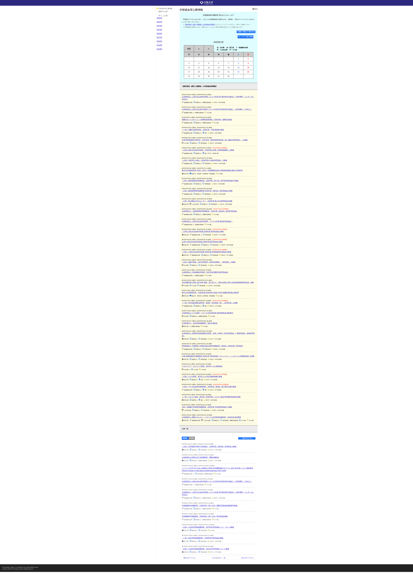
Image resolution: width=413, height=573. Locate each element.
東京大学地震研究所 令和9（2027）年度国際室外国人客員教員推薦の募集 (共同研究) (212, 170)
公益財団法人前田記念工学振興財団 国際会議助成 (200, 457)
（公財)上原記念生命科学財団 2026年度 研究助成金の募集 (203, 231)
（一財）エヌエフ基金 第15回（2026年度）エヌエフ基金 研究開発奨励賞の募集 (211, 397)
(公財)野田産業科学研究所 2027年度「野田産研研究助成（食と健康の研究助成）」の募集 (215, 140)
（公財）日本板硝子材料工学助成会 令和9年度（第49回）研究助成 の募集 (209, 446)
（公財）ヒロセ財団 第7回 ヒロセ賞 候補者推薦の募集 (202, 376)
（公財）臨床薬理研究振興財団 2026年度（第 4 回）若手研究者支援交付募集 (210, 181)
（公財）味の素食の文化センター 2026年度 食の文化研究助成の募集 (207, 201)
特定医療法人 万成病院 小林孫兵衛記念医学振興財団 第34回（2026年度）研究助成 (212, 346)
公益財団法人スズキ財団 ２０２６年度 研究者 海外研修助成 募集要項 (207, 313)
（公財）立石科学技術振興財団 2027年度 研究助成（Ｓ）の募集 (205, 549)
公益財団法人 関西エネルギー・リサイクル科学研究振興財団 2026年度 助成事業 (211, 417)
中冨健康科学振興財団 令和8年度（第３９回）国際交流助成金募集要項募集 (209, 505)
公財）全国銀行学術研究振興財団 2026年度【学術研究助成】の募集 (207, 407)
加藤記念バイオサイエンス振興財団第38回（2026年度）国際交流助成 (207, 119)
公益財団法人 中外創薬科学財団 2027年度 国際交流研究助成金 (205, 272)
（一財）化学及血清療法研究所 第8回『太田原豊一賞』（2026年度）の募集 (210, 303)
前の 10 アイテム (189, 558)
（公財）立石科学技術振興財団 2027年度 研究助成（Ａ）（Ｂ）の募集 (208, 527)
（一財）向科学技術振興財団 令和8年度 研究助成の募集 (202, 538)
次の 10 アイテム (247, 558)
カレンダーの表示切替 (245, 37)
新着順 (185, 438)
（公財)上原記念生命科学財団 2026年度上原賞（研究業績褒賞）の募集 (208, 150)
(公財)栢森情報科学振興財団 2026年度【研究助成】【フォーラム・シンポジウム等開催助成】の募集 (218, 356)
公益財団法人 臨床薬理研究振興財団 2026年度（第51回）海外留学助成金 (209, 211)
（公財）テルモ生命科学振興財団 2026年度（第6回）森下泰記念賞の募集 (209, 386)
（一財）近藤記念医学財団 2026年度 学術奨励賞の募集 (203, 130)
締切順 (191, 438)
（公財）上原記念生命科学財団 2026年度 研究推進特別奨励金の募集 (206, 252)
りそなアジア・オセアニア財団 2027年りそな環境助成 (202, 366)
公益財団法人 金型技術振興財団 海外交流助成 (199, 323)
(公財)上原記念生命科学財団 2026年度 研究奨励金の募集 (202, 242)
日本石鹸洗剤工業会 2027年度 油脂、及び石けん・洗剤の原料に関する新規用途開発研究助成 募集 (218, 282)
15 (224, 558)
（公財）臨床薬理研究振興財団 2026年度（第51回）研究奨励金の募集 (207, 191)
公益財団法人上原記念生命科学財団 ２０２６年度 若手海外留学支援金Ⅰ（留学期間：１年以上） (217, 109)
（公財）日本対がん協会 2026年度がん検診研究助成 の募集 (204, 160)
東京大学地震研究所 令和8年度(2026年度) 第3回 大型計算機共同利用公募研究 (210, 292)
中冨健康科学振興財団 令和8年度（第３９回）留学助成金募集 (205, 516)
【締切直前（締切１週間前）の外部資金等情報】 (200, 24)
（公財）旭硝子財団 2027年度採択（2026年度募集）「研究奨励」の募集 (208, 262)
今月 (189, 49)
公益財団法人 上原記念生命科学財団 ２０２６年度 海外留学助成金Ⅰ (207, 221)
